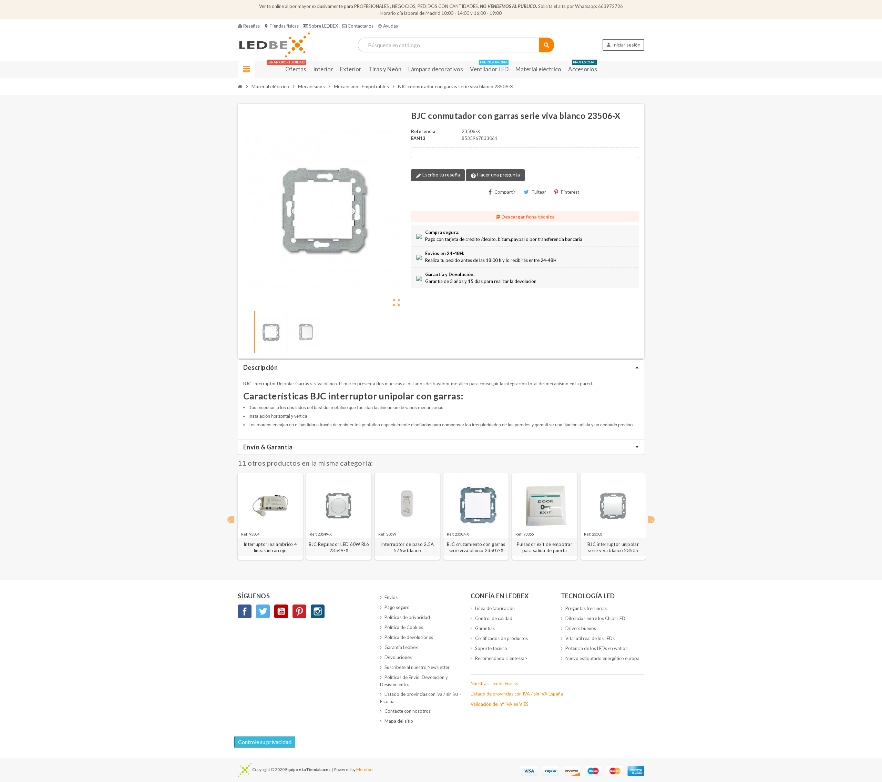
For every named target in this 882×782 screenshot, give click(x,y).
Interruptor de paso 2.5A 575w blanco (407, 547)
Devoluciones (398, 657)
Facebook (245, 611)
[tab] (441, 367)
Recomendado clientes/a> (501, 658)
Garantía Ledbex (401, 647)
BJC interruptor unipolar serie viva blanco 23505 (613, 547)
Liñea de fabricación (495, 608)
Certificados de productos (501, 638)
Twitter (263, 611)
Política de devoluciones (408, 637)
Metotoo (364, 769)
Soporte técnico (491, 648)
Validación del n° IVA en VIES (500, 704)
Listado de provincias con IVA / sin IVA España (517, 694)
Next (651, 519)
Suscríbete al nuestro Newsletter (417, 667)
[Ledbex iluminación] (274, 44)
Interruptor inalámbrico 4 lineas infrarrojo (270, 547)
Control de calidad (493, 618)
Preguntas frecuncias (586, 608)
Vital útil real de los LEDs (590, 638)
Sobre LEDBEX (323, 26)
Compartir (504, 192)
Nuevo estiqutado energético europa (602, 658)
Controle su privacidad (264, 742)
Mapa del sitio (398, 721)
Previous (230, 519)
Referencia (423, 131)
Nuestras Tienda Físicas (494, 683)
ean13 (418, 138)
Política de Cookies (403, 627)
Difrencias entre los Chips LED (595, 618)
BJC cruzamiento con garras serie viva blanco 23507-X (476, 547)
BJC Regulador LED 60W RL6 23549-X (339, 547)
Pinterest (570, 192)
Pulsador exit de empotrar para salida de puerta (544, 547)
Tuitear (539, 192)
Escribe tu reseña (440, 174)
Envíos (391, 597)
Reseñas (249, 26)
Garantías (485, 628)
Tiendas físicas (281, 26)
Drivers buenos (580, 628)
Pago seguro (397, 607)
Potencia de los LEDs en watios (596, 648)
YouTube (281, 611)
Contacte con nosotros (407, 711)
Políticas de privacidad (407, 617)
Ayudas (388, 26)
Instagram (318, 611)
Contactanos (360, 26)
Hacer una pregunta (498, 174)
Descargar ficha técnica (525, 217)
